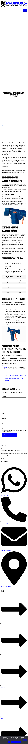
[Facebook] (4, 458)
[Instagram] (3, 458)
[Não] (25, 740)
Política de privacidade (16, 742)
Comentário (5, 396)
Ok (8, 742)
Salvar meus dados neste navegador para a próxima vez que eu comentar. (14, 431)
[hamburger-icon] (25, 10)
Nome (4, 413)
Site (3, 423)
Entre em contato (6, 365)
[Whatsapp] (1, 458)
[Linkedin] (5, 458)
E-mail (4, 418)
